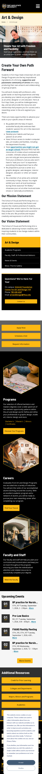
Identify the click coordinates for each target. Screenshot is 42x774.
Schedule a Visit (21, 336)
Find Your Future (11, 508)
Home (3, 22)
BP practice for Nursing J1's (26, 602)
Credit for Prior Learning (21, 680)
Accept (21, 762)
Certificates (10, 424)
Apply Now (21, 328)
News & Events (11, 260)
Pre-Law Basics (20, 615)
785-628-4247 (16, 292)
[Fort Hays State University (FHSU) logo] (11, 6)
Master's (19, 421)
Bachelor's (9, 421)
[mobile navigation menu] (37, 6)
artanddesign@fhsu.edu (20, 295)
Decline (21, 768)
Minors (28, 421)
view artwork (12, 131)
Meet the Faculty (11, 580)
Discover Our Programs (14, 431)
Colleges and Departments (21, 688)
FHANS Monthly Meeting (24, 629)
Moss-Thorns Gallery (13, 266)
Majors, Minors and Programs (21, 696)
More (31, 608)
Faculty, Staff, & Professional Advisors (20, 255)
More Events (25, 660)
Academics (21, 705)
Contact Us (21, 301)
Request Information (21, 344)
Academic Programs (13, 250)
